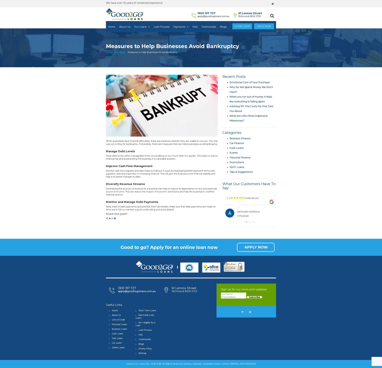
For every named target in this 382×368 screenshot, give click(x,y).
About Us (124, 26)
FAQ (195, 26)
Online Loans (118, 349)
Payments (179, 26)
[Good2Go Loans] (125, 14)
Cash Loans (236, 148)
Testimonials (208, 26)
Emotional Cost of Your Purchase (249, 82)
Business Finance (239, 138)
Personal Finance (239, 157)
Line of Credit (118, 321)
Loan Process (161, 26)
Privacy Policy (145, 350)
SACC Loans (236, 167)
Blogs (223, 26)
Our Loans (140, 26)
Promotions (236, 162)
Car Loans (117, 345)
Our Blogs (120, 52)
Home (111, 26)
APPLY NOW (256, 249)
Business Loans (119, 331)
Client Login (242, 26)
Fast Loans (117, 340)
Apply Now (264, 26)
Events (233, 152)
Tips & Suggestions (241, 171)
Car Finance (236, 143)
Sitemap (142, 355)
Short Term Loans (147, 312)
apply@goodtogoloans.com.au (213, 16)
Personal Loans (119, 326)
